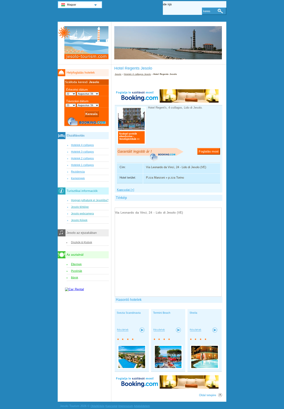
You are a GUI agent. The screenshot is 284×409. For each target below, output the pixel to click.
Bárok (74, 277)
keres (206, 11)
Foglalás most (209, 151)
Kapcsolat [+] (125, 189)
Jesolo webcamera (82, 213)
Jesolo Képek (79, 220)
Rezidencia (78, 171)
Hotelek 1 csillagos (82, 165)
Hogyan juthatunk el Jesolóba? (89, 200)
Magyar (71, 4)
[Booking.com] (167, 101)
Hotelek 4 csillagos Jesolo (137, 74)
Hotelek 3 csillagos (82, 151)
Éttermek (76, 264)
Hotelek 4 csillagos (82, 145)
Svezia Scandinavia (129, 312)
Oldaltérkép (98, 406)
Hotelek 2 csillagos (82, 158)
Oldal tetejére (207, 395)
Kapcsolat (111, 406)
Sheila (193, 312)
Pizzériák (76, 271)
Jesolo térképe (80, 206)
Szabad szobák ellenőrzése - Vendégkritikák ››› (129, 136)
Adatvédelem (142, 406)
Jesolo (118, 74)
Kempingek (78, 178)
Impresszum (125, 406)
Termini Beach (161, 312)
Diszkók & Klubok (81, 242)
